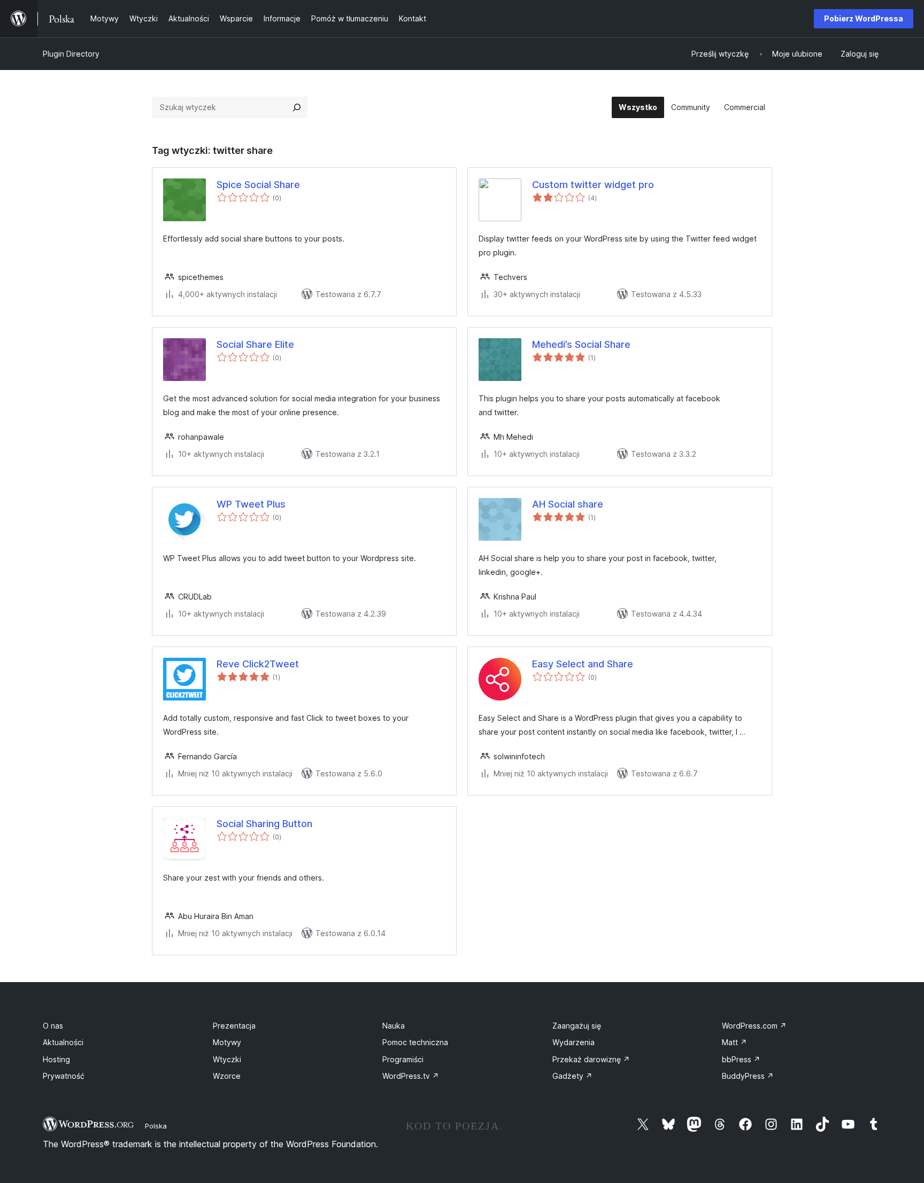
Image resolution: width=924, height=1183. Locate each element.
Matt (734, 1042)
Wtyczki (227, 1059)
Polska (156, 1126)
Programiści (403, 1059)
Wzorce (227, 1075)
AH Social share (567, 504)
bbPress (741, 1059)
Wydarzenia (573, 1042)
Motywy (227, 1042)
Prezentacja (234, 1025)
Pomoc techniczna (415, 1042)
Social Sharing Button (264, 823)
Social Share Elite (255, 344)
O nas (53, 1025)
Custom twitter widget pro (593, 184)
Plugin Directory (71, 53)
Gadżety (572, 1075)
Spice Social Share (258, 184)
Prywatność (63, 1075)
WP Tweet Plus (251, 504)
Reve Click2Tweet (258, 664)
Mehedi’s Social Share (581, 344)
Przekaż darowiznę (591, 1059)
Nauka (393, 1025)
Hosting (56, 1059)
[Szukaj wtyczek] (296, 107)
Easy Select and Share (582, 664)
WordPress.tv (410, 1075)
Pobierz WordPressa (863, 18)
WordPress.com (754, 1025)
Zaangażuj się (576, 1025)
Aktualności (63, 1042)
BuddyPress (748, 1075)
